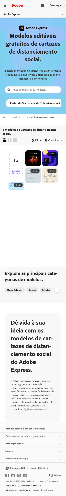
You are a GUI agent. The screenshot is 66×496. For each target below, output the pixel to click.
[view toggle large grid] (15, 140)
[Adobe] (17, 5)
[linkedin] (25, 475)
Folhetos (46, 290)
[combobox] (33, 89)
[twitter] (19, 475)
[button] (42, 5)
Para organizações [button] (14, 443)
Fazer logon (56, 5)
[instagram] (13, 475)
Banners (32, 290)
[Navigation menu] (5, 5)
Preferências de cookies (29, 486)
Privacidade (51, 481)
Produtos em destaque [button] (16, 458)
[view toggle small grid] (4, 140)
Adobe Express (11, 14)
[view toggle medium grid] (10, 140)
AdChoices (48, 490)
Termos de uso (11, 486)
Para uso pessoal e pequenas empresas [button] (25, 428)
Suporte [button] (9, 451)
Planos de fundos (14, 290)
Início (5, 117)
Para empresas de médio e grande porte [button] (25, 436)
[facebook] (7, 475)
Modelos (16, 117)
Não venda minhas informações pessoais (22, 490)
